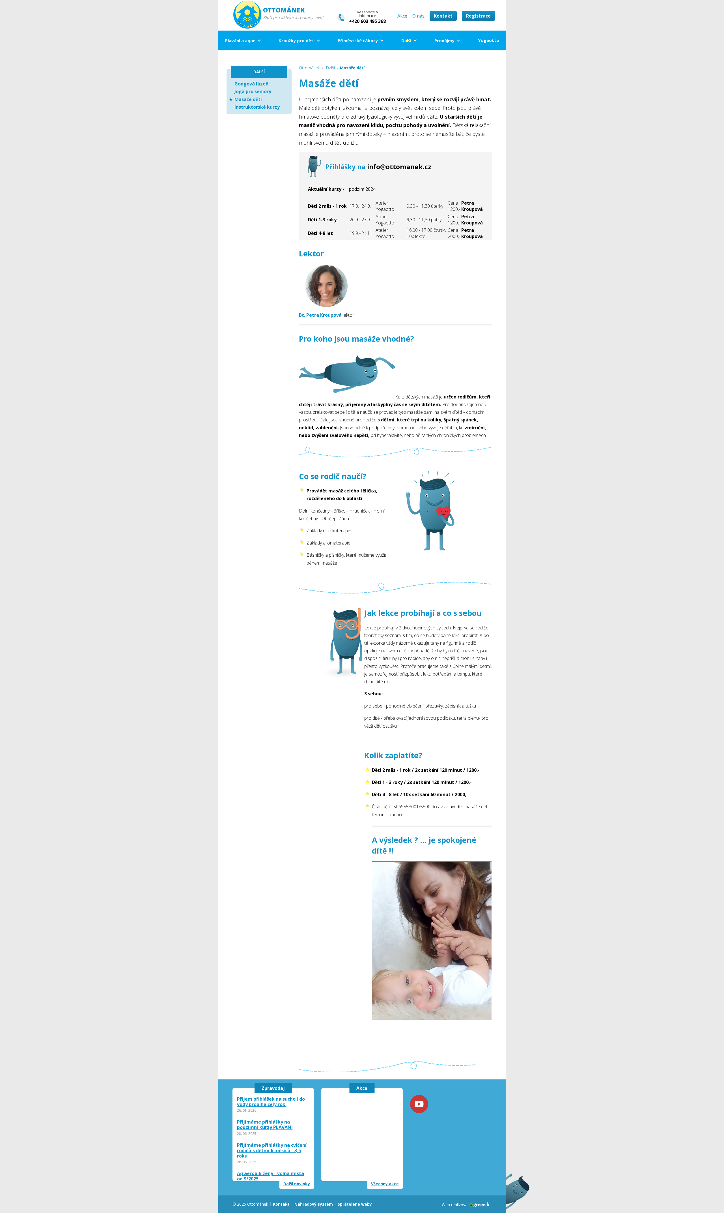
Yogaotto (488, 40)
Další (406, 40)
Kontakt (443, 16)
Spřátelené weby (355, 1204)
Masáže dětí (248, 99)
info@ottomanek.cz (399, 166)
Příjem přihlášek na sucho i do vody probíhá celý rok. (271, 1101)
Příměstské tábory (358, 40)
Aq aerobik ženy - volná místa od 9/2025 (270, 1176)
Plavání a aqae (240, 40)
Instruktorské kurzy (257, 107)
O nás (418, 16)
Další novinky (296, 1183)
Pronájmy (444, 40)
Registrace (478, 16)
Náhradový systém (313, 1204)
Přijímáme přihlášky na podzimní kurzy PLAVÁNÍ (265, 1124)
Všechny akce (385, 1183)
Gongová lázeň (251, 84)
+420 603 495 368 (367, 21)
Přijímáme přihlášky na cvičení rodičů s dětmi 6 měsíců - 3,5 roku (272, 1151)
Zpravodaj (273, 1088)
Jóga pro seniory (252, 91)
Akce (402, 16)
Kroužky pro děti (296, 40)
